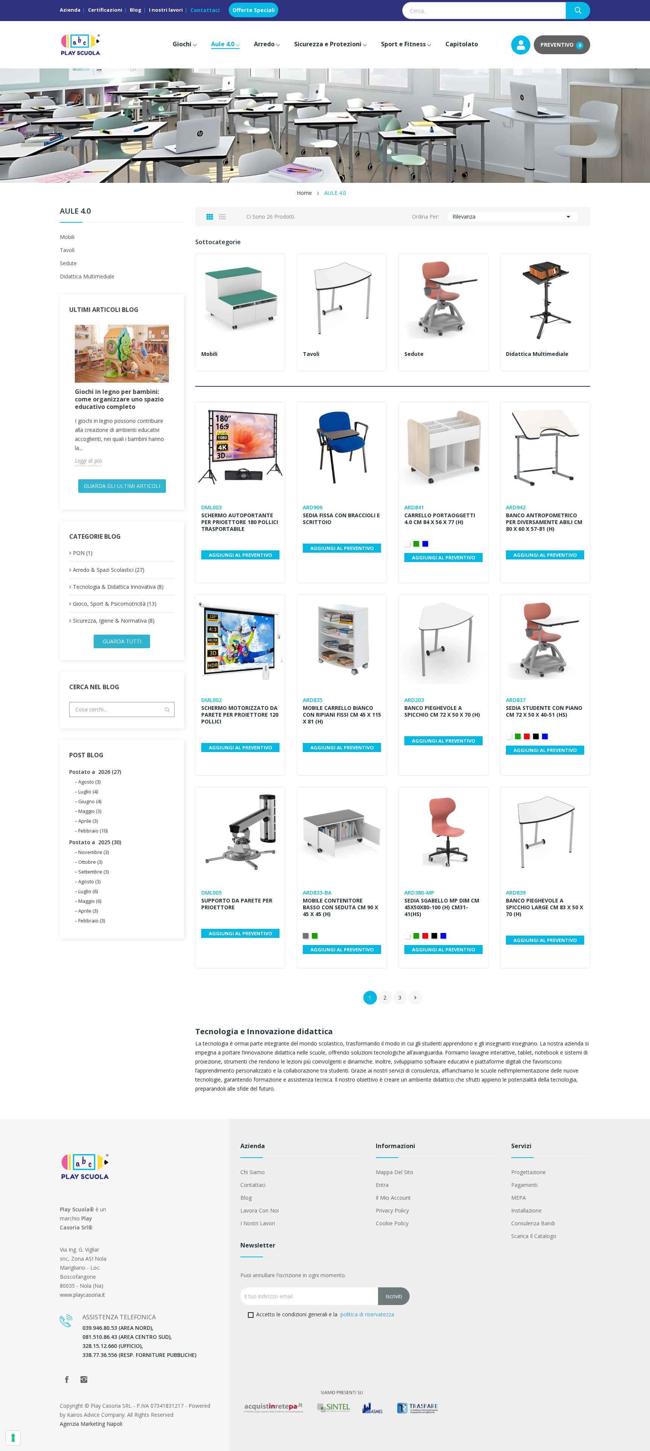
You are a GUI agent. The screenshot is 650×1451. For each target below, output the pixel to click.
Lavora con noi (259, 1210)
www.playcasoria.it (82, 1294)
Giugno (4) (89, 801)
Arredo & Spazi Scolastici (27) (108, 569)
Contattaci (205, 10)
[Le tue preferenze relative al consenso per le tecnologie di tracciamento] (13, 1438)
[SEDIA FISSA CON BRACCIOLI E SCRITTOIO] (342, 447)
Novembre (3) (93, 852)
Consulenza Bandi (533, 1223)
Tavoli (67, 250)
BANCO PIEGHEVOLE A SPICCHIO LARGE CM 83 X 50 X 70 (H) (544, 907)
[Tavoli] (342, 298)
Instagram (84, 1379)
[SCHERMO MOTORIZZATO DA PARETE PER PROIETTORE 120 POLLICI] (240, 639)
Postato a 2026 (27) (95, 771)
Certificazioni (105, 9)
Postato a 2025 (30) (95, 842)
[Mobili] (240, 298)
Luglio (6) (88, 891)
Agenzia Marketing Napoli (91, 1423)
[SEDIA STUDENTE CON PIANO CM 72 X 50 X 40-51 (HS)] (545, 639)
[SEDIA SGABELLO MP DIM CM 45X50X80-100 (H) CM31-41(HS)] (443, 832)
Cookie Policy (392, 1223)
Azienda (70, 9)
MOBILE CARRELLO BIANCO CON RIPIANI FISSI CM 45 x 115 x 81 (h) (342, 715)
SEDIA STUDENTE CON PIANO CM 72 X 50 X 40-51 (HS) (544, 711)
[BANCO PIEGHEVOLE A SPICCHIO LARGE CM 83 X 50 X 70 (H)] (545, 832)
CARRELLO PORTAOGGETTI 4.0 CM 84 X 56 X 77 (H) (439, 519)
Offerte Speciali (253, 10)
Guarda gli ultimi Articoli (122, 485)
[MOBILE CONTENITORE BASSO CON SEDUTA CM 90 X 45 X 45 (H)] (342, 832)
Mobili (67, 236)
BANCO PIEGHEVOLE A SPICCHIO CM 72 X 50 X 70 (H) (442, 711)
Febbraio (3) (91, 920)
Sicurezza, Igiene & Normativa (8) (114, 620)
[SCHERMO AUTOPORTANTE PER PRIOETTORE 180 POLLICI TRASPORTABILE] (240, 447)
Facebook (66, 1379)
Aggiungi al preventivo (240, 555)
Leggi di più (88, 460)
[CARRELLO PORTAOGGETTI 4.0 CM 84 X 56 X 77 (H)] (443, 447)
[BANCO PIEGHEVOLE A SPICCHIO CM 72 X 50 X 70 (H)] (443, 639)
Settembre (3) (93, 871)
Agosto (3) (89, 781)
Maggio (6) (89, 901)
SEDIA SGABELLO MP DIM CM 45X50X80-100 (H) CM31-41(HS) (441, 907)
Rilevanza (513, 216)
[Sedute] (443, 298)
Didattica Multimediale (87, 276)
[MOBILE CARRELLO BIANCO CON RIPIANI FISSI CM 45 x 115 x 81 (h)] (342, 639)
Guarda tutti (122, 641)
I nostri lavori (166, 9)
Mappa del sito (394, 1172)
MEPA (518, 1197)
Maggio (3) (89, 811)
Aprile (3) (88, 820)
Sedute (68, 263)
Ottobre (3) (90, 861)
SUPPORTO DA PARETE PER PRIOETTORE (236, 904)
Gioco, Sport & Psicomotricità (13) (114, 603)
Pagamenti (524, 1184)
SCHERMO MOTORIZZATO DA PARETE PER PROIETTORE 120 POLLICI (239, 715)
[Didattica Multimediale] (545, 298)
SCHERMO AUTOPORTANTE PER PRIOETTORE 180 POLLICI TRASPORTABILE (239, 522)
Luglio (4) (88, 791)
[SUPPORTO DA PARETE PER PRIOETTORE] (240, 832)
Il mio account (393, 1197)
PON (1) (83, 552)
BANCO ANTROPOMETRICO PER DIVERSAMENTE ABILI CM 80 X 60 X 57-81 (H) (544, 522)
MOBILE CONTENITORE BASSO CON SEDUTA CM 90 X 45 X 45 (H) (340, 907)
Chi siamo (252, 1172)
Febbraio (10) (93, 830)
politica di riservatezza (367, 1314)
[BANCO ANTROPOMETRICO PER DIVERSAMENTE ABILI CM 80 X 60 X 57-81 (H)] (545, 447)
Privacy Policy (392, 1210)
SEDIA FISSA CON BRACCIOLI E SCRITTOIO (341, 519)
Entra (382, 1184)
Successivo (415, 997)
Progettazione (528, 1172)
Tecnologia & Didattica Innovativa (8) (118, 586)
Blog (135, 9)
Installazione (526, 1210)
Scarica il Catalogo (533, 1236)
